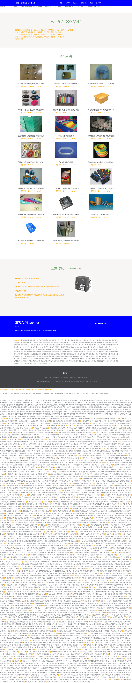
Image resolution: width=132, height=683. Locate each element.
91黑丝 (68, 594)
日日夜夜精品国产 (111, 575)
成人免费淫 (89, 652)
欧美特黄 (63, 555)
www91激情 (94, 476)
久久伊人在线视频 (109, 529)
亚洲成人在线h (52, 679)
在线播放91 (9, 460)
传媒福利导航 (99, 543)
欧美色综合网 (102, 476)
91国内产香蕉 (93, 418)
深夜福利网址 (86, 550)
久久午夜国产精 (5, 483)
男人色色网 (44, 520)
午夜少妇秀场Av (120, 499)
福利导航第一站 (86, 573)
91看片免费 (115, 615)
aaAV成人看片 (17, 596)
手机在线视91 (16, 495)
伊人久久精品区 (9, 568)
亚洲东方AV (126, 559)
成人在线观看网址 (70, 455)
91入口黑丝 (46, 550)
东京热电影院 (4, 400)
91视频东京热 (43, 642)
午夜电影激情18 (75, 596)
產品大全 (75, 3)
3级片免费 (52, 421)
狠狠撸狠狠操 (12, 603)
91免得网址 (116, 497)
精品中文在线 (125, 444)
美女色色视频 (12, 541)
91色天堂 (93, 635)
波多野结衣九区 (49, 661)
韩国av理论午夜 (107, 481)
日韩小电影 (39, 529)
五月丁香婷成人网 (38, 670)
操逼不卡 (36, 679)
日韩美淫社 (61, 663)
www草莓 (90, 677)
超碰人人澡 (3, 541)
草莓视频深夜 (43, 615)
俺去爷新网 (27, 545)
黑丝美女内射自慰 (116, 631)
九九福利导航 (85, 520)
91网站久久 (58, 564)
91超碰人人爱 (93, 511)
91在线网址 (40, 432)
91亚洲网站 (82, 444)
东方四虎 (112, 624)
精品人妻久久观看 (76, 543)
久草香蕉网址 (82, 619)
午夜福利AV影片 (56, 511)
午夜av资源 (106, 444)
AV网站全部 (14, 580)
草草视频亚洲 (63, 619)
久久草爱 (55, 633)
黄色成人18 (103, 596)
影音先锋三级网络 (16, 483)
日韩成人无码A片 (85, 435)
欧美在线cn (62, 622)
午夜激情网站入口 (78, 645)
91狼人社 (76, 536)
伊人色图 (83, 474)
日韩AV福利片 (64, 670)
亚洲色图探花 (85, 437)
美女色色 (47, 652)
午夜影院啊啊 (116, 675)
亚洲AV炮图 (126, 446)
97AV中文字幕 (94, 571)
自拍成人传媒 (24, 548)
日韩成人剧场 (44, 421)
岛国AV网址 (82, 594)
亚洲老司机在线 (91, 428)
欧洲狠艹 (119, 601)
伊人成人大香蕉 (75, 525)
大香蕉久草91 (74, 430)
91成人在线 (66, 656)
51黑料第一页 (12, 635)
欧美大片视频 (60, 677)
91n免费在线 (118, 476)
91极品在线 (34, 460)
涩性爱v (58, 640)
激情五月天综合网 (118, 538)
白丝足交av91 (93, 617)
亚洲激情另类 (18, 462)
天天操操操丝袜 (29, 485)
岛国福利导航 (109, 543)
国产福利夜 (75, 460)
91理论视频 (105, 472)
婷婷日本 (39, 451)
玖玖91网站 (26, 531)
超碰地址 (42, 460)
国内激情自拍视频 (83, 531)
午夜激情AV (62, 654)
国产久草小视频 (47, 573)
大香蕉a (123, 541)
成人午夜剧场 (8, 631)
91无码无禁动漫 (89, 432)
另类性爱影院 (95, 488)
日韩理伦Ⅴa (18, 515)
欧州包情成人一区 (125, 536)
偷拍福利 (125, 668)
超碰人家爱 (116, 534)
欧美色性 (55, 455)
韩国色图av (5, 672)
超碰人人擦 (10, 448)
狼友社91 (80, 566)
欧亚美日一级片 (9, 656)
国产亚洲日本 (8, 642)
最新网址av (72, 531)
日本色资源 (67, 529)
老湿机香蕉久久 (43, 628)
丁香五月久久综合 (9, 476)
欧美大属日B (68, 631)
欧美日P (126, 578)
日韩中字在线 (18, 474)
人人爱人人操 (9, 423)
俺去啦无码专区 (70, 626)
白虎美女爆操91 (84, 536)
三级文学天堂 (37, 444)
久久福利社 (70, 555)
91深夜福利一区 (22, 481)
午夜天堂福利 (20, 432)
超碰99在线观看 (26, 619)
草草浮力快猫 (6, 495)
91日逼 (11, 400)
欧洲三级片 (70, 458)
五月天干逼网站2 (22, 635)
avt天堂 (119, 428)
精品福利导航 (4, 497)
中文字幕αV (84, 658)
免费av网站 (90, 663)
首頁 (61, 3)
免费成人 (93, 566)
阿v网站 (23, 439)
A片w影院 (50, 555)
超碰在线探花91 (119, 585)
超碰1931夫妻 (34, 642)
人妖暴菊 (50, 598)
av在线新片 (98, 564)
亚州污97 (47, 483)
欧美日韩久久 (68, 488)
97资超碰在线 (93, 522)
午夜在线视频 (18, 534)
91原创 (2, 455)
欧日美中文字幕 (98, 518)
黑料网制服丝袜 (64, 448)
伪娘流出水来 (124, 502)
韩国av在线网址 (60, 580)
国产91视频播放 (86, 469)
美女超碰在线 (96, 589)
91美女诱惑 (80, 455)
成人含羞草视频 (67, 575)
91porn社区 (30, 439)
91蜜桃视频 (17, 610)
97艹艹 (83, 504)
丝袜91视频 (17, 460)
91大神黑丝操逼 (104, 437)
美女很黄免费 (36, 508)
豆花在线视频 (120, 490)
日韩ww (102, 469)
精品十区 (115, 677)
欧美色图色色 (120, 566)
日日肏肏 (26, 534)
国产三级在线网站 (42, 538)
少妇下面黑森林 (118, 578)
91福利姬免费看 (20, 451)
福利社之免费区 (55, 658)
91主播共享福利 (120, 529)
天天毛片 (36, 425)
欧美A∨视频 (7, 430)
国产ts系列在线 (117, 439)
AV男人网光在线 (85, 460)
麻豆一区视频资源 (63, 504)
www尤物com (54, 562)
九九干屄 (89, 444)
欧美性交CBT (67, 679)
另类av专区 (37, 492)
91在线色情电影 (70, 580)
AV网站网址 (111, 635)
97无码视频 (43, 571)
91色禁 (51, 668)
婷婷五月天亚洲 (126, 497)
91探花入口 (106, 668)
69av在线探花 (112, 511)
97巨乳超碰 (37, 573)
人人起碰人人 (85, 635)
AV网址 (6, 458)
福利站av (13, 672)
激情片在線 (107, 441)
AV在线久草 (106, 502)
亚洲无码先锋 (27, 483)
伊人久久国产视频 (95, 562)
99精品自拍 (11, 437)
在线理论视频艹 (63, 582)
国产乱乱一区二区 (39, 513)
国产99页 (46, 658)
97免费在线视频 (48, 587)
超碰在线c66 (74, 506)
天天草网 (77, 654)
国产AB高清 (66, 617)
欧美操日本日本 (70, 515)
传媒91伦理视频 (57, 444)
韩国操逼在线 (69, 677)
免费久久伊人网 (123, 478)
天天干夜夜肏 (75, 665)
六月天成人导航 (86, 421)
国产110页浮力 (11, 425)
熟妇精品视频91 (26, 677)
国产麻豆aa (10, 658)
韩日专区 (77, 435)
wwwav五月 (35, 462)
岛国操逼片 (103, 467)
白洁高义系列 (50, 575)
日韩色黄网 (11, 677)
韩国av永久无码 (65, 585)
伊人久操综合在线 (75, 527)
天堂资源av (64, 478)
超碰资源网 (57, 557)
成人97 (47, 603)
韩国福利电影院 (68, 518)
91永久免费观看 (94, 548)
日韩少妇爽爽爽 (21, 504)
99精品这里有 (121, 617)
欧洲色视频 (121, 437)
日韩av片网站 (87, 589)
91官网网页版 (21, 552)
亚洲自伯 (42, 545)
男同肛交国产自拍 (11, 543)
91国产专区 (94, 665)
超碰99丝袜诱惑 (69, 485)
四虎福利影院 (121, 472)
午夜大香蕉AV (36, 633)
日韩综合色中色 (26, 661)
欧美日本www (116, 562)
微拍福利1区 (88, 518)
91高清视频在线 (107, 564)
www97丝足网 (79, 555)
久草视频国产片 (63, 481)
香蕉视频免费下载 (83, 497)
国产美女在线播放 (101, 430)
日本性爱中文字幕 (86, 451)
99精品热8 (116, 649)
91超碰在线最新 (54, 474)
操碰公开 (53, 458)
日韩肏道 (83, 677)
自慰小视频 (49, 545)
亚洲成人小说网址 (85, 598)
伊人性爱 (123, 506)
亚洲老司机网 (23, 536)
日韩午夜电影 (119, 661)
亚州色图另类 (97, 444)
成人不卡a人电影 (93, 582)
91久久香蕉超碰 (84, 672)
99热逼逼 (95, 421)
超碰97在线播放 (54, 605)
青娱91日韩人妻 (97, 425)
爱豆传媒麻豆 (110, 622)
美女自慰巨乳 (37, 465)
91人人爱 (96, 467)
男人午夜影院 (54, 527)
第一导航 (61, 455)
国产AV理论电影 (13, 571)
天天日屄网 (68, 552)
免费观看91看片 (65, 508)
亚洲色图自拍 (43, 564)
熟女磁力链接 (51, 594)
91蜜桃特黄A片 (118, 460)
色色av (18, 677)
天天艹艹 (62, 495)
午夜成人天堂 (79, 492)
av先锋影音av (85, 458)
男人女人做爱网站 (9, 665)
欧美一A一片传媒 (7, 462)
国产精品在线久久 (76, 559)
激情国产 (73, 587)
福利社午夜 (118, 622)
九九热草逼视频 (50, 552)
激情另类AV (17, 631)
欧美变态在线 (73, 439)
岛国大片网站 (44, 562)
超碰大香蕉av (19, 448)
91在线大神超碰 (62, 628)
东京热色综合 (127, 619)
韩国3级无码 (62, 578)
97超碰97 (107, 536)
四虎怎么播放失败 (75, 550)
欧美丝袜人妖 (59, 624)
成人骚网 (125, 462)
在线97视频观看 (35, 453)
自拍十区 (127, 638)
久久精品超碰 (93, 658)
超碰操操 (48, 513)
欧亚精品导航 (49, 670)
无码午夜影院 (96, 453)
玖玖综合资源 (37, 455)
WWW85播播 (105, 545)
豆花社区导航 (61, 608)
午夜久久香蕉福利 (98, 462)
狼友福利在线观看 (39, 631)
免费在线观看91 (96, 656)
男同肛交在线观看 (68, 418)
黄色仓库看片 (102, 647)
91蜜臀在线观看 (14, 469)
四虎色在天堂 (17, 520)
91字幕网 (35, 619)
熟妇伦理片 (67, 672)
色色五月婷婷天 (54, 585)
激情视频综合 (59, 631)
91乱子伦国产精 (76, 513)
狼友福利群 (3, 538)
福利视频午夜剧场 (117, 598)
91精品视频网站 (55, 603)
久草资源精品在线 (59, 534)
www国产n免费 (52, 522)
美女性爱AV (55, 652)
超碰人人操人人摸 (106, 465)
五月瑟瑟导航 (58, 518)
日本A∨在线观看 (76, 564)
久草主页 (123, 640)
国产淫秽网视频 (26, 668)
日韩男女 (36, 458)
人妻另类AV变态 (15, 435)
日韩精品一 (15, 645)
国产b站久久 (110, 499)
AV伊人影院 (115, 536)
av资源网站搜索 (72, 668)
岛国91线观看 (81, 578)
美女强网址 (105, 490)
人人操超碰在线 (18, 626)
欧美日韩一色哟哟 (64, 525)
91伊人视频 (108, 497)
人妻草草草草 (114, 557)
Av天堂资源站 (44, 668)
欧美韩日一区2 (15, 628)
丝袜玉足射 (51, 647)
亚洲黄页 (114, 451)
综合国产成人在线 (28, 582)
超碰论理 (19, 575)
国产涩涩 (52, 559)
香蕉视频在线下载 (97, 605)
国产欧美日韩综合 (62, 441)
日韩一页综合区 (42, 640)
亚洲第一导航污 (52, 663)
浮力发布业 (14, 502)
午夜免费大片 (71, 472)
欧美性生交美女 (52, 682)
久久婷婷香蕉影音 (91, 504)
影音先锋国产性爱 (86, 425)
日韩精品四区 (68, 589)
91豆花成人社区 (20, 573)
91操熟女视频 (117, 652)
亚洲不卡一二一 (17, 562)
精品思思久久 (111, 670)
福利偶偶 (32, 624)
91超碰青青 (58, 661)
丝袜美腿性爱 (91, 670)
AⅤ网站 (98, 608)
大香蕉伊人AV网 (29, 626)
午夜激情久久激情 (86, 467)
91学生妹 (111, 488)
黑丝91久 (33, 617)
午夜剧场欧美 (106, 550)
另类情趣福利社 (7, 545)
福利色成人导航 (90, 455)
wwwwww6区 (102, 594)
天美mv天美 (91, 495)
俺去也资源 (74, 541)
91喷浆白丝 (48, 531)
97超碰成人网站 (7, 520)
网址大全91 (97, 485)
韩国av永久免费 (43, 481)
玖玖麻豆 (46, 605)
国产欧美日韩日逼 (86, 502)
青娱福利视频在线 (112, 612)
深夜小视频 (61, 522)
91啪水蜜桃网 (25, 400)
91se (71, 635)
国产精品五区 (50, 631)
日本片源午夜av (41, 472)
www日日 (62, 492)
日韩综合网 (19, 679)
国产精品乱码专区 (67, 435)
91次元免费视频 (75, 562)
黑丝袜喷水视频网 (21, 585)
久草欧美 (3, 575)
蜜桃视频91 (116, 552)
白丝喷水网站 (61, 612)
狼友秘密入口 (110, 582)
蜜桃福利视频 (4, 499)
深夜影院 (77, 635)
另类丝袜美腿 (81, 663)
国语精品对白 (72, 497)
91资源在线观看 (5, 432)
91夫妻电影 (26, 520)
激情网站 (30, 527)
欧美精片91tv (49, 592)
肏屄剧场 (112, 522)
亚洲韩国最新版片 (125, 481)
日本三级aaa (21, 541)
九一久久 (34, 441)
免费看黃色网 (97, 559)
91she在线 (109, 592)
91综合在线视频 (123, 575)
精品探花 (113, 605)
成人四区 (114, 617)
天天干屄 (24, 594)
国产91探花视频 (75, 504)
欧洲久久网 (51, 571)
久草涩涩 (55, 622)
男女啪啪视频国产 (84, 656)
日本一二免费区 (57, 451)
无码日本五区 (81, 557)
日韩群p (124, 522)
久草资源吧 (107, 598)
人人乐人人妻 (13, 497)
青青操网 (127, 598)
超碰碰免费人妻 (85, 665)
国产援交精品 (118, 543)
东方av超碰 (89, 538)
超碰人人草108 (120, 425)
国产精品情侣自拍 (8, 608)
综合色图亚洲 (117, 485)
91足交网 (8, 439)
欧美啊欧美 (111, 665)
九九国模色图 (46, 451)
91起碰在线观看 (22, 425)
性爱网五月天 (96, 472)
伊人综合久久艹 (17, 418)
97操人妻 (120, 520)
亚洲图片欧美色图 (120, 508)
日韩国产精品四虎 (76, 585)
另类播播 (126, 601)
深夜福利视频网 (84, 571)
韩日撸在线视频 (114, 672)
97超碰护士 (79, 441)
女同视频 (41, 552)
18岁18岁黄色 (66, 451)
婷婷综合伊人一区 (97, 552)
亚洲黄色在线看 (45, 527)
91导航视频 (33, 645)
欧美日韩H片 (92, 515)
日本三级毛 (45, 435)
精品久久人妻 (54, 675)
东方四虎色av (72, 628)
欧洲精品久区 (26, 610)
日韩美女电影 (110, 661)
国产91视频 (50, 589)
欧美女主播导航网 (74, 658)
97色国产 (58, 568)
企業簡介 (68, 3)
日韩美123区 (107, 504)
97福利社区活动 (45, 536)
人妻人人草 (66, 467)
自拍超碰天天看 (34, 437)
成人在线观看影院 (23, 617)
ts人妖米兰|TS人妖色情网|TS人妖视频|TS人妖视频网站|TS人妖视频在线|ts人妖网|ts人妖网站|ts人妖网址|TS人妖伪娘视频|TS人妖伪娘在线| (60, 402)
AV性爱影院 (52, 497)
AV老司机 (127, 538)
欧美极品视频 (34, 548)
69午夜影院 (43, 679)
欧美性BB (46, 476)
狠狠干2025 (40, 495)
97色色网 (109, 652)
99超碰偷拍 (43, 462)
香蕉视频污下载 (65, 541)
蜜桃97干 (56, 439)
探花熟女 (5, 469)
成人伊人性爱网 (121, 624)
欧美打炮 (48, 495)
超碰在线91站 (123, 654)
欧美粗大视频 (95, 458)
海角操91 (116, 465)
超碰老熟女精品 (120, 458)
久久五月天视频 (110, 455)
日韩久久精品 (43, 497)
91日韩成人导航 (100, 575)
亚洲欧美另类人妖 (39, 603)
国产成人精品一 (29, 522)
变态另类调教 (66, 513)
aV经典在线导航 (114, 640)
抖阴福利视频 (63, 610)
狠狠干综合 (11, 451)
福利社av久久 (99, 432)
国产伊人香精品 (115, 573)
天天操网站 (16, 661)
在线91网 (7, 647)
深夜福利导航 (125, 675)
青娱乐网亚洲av (13, 615)
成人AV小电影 (61, 458)
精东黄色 (93, 603)
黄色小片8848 (84, 603)
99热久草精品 (58, 488)
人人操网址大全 (122, 663)
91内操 (77, 425)
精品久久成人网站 (103, 624)
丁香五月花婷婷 (124, 677)
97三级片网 (118, 568)
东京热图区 (20, 672)
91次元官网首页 (35, 638)
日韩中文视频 (107, 677)
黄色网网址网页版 (37, 418)
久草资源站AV (35, 520)
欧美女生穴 (117, 492)
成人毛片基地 (23, 497)
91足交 (64, 545)
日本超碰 (102, 499)
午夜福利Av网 (30, 451)
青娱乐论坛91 (36, 490)
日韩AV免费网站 (33, 497)
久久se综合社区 (109, 515)
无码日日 (118, 522)
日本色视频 (72, 582)
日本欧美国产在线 (53, 462)
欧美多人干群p (79, 518)
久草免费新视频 (86, 481)
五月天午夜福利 (102, 428)
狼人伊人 (94, 441)
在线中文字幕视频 (21, 525)
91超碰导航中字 (24, 453)
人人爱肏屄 (38, 474)
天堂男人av (90, 587)
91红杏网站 (72, 610)
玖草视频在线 (41, 589)
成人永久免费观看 (88, 585)
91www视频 (95, 596)
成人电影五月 (96, 573)
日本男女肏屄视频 (45, 665)
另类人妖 (107, 518)
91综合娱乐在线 (100, 663)
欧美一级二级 (95, 626)
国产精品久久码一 (89, 543)
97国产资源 (70, 622)
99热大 (31, 575)
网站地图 (105, 393)
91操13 (59, 460)
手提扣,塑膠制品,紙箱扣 (66, 162)
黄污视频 (28, 682)
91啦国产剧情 (17, 578)
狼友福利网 (125, 513)
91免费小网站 (55, 483)
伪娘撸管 (94, 423)
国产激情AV (110, 568)
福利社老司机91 (53, 538)
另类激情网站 (85, 592)
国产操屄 (20, 603)
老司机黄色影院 (124, 557)
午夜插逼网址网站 (115, 527)
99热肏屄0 (109, 603)
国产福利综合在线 (111, 619)
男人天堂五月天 (59, 543)
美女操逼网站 (41, 617)
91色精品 (114, 469)
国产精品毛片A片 (53, 499)
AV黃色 (10, 472)
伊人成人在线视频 (28, 656)
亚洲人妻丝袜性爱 (47, 534)
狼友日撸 (79, 626)
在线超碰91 (113, 478)
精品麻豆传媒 (87, 453)
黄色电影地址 (9, 474)
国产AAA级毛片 (78, 575)
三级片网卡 (41, 441)
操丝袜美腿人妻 (87, 559)
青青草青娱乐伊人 (99, 555)
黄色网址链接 (116, 504)
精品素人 (111, 425)
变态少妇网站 (75, 467)
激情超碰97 (105, 656)
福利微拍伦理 (33, 564)
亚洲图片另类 (84, 624)
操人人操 (19, 476)
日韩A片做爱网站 (120, 488)
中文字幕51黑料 (109, 432)
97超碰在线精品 (111, 663)
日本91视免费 (51, 548)
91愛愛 (13, 432)
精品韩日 (12, 525)
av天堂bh (63, 605)
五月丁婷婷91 (77, 589)
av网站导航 (55, 495)
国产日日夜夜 (58, 490)
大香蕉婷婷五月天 (52, 619)
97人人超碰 (53, 437)
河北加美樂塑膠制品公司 (66, 136)
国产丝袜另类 (37, 654)
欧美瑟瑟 (48, 601)
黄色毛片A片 (4, 446)
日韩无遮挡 (76, 469)
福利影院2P (59, 467)
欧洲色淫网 (42, 548)
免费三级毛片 (93, 478)
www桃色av (18, 656)
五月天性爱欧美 (116, 513)
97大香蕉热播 (85, 654)
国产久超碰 (119, 474)
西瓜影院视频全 (55, 400)
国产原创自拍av (105, 525)
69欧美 (109, 594)
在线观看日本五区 (9, 504)
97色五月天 (30, 446)
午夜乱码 (99, 640)
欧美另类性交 (96, 490)
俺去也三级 (118, 559)
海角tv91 (64, 557)
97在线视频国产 (52, 525)
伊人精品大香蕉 (86, 446)
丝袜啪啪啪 (114, 437)
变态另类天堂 (55, 502)
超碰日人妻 (65, 550)
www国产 (17, 619)
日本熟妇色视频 (46, 638)
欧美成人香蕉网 (116, 444)
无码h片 (110, 476)
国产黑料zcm (31, 605)
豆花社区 (5, 488)
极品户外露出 (32, 481)
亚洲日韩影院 (59, 589)
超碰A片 (4, 478)
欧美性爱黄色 (19, 485)
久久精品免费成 (124, 656)
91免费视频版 (9, 485)
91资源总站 (25, 437)
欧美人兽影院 (49, 541)
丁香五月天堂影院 (32, 552)
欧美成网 (51, 564)
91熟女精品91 (12, 421)
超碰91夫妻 (104, 527)
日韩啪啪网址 (110, 458)
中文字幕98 (85, 562)
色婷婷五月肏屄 (89, 575)
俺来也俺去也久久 (27, 492)
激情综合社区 (18, 423)
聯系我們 (83, 3)
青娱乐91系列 (19, 478)
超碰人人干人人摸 (66, 462)
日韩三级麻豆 (120, 531)
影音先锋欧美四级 (40, 582)
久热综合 (98, 545)
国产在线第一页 (67, 640)
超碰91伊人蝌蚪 (16, 531)
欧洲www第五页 (41, 469)
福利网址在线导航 (15, 499)
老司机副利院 (114, 656)
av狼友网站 (120, 483)
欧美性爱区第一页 (51, 504)
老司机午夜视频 (75, 502)
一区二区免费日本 (23, 421)
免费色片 (86, 580)
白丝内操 (57, 541)
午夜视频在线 (23, 529)
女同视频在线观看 (119, 564)
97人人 (113, 525)
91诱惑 (107, 448)
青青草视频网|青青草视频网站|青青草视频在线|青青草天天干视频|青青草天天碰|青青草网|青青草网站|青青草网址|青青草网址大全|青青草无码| (68, 414)
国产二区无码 (35, 400)
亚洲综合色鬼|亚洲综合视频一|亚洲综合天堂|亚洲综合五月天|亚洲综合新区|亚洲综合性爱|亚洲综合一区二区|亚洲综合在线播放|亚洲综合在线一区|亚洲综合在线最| (57, 409)
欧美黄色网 (57, 545)
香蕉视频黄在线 (45, 458)
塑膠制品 (59, 381)
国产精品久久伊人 (14, 446)
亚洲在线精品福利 (71, 663)
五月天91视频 (58, 587)
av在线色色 (84, 525)
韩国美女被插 (31, 538)
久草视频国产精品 (27, 568)
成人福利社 (79, 472)
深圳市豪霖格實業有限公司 (26, 3)
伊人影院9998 (114, 506)
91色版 (33, 541)
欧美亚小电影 (75, 446)
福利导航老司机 (99, 448)
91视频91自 (120, 665)
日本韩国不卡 (81, 534)
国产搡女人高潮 (9, 598)
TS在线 (77, 677)
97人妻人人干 (123, 587)
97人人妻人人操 (74, 571)
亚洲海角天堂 (72, 557)
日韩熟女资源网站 (66, 645)
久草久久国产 (36, 435)
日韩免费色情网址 (74, 437)
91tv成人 (93, 439)
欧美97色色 (76, 603)
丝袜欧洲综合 (33, 663)
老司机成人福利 (9, 638)
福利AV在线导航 (30, 472)
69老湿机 (97, 465)
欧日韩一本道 (21, 592)
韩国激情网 (81, 428)
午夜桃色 (25, 575)
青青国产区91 (6, 555)
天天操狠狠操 (120, 645)
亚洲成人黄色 (27, 430)
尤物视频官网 (28, 658)
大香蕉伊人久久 (17, 430)
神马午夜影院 (6, 428)
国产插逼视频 (9, 534)
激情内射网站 (123, 647)
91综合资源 (16, 527)
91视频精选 (109, 460)
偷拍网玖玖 (119, 432)
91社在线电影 (60, 552)
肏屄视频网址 (77, 511)
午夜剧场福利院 (51, 441)
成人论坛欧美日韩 (41, 649)
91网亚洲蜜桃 (44, 428)
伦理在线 (128, 525)
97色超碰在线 (97, 642)
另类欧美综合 (53, 642)
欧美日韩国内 (102, 628)
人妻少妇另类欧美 (99, 538)
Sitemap (94, 381)
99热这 (105, 425)
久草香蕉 (21, 682)
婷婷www (64, 568)
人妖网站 (101, 658)
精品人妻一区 (94, 437)
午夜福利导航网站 (42, 478)
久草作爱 (57, 555)
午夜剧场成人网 (100, 483)
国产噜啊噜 (70, 633)
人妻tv (97, 492)
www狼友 (100, 515)
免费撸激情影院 (18, 545)
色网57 (54, 582)
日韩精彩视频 (102, 520)
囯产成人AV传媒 (104, 478)
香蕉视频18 (51, 656)
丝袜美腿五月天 (26, 511)
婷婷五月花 (23, 469)
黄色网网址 (8, 518)
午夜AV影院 (18, 550)
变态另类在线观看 (11, 592)
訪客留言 (98, 3)
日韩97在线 (93, 520)
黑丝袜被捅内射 (49, 529)
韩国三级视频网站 (16, 441)
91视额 (88, 499)
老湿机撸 (85, 483)
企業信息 (91, 3)
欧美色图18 (111, 566)
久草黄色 (33, 518)
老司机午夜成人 (106, 562)
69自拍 (18, 437)
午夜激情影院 (92, 675)
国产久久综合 (8, 492)
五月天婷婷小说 (74, 652)
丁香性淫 (50, 439)
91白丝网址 (114, 518)
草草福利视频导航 (80, 499)
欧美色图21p (26, 441)
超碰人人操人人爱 (74, 478)
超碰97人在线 (64, 453)
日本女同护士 (39, 423)
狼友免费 (113, 545)
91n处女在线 (93, 497)
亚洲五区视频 (18, 638)
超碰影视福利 (47, 446)
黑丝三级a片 (72, 465)
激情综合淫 (123, 423)
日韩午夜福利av (97, 481)
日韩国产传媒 (22, 488)
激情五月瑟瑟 (42, 612)
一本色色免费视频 (62, 548)
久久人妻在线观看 (92, 557)
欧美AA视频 (85, 478)
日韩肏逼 (17, 663)
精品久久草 (87, 472)
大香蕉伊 (76, 682)
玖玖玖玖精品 (51, 472)
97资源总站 (18, 675)
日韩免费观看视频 (50, 432)
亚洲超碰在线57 (43, 585)
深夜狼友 (28, 508)
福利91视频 (21, 622)
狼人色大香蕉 (76, 573)
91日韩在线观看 (45, 400)
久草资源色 (34, 531)
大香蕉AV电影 (18, 649)
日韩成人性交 (122, 469)
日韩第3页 (101, 460)
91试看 (25, 562)
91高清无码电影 (20, 508)
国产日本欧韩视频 (93, 633)
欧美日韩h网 (64, 439)
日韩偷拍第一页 (57, 601)
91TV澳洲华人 (44, 675)
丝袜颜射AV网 (36, 511)
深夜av (44, 578)
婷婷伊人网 (41, 645)
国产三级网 (113, 638)
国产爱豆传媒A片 (117, 435)
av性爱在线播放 (12, 467)
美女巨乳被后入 (71, 566)
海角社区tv (9, 564)
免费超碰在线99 (29, 474)
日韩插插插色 (25, 628)
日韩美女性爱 (81, 610)
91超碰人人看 (38, 658)
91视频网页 (35, 668)
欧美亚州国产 (107, 495)
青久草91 (27, 638)
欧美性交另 (63, 465)
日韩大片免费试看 (80, 633)
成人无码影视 (65, 596)
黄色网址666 (38, 446)
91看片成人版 (61, 432)
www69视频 (102, 568)
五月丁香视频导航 (34, 562)
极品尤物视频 (24, 645)
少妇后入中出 (31, 652)
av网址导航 (5, 441)
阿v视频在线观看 (87, 527)
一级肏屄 (111, 430)
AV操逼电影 (33, 555)
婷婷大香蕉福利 (120, 582)
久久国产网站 (20, 455)
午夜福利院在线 (62, 497)
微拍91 (23, 446)
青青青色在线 (6, 531)
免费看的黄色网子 (41, 626)
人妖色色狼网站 (96, 592)
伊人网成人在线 (19, 601)
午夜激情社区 (120, 571)
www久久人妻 (43, 425)
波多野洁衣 (11, 538)
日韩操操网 (111, 596)
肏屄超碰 (6, 435)
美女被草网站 (9, 619)
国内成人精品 (83, 541)
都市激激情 (107, 513)
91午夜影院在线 (121, 596)
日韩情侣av (78, 622)
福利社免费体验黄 (32, 615)
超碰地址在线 (42, 598)
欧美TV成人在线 (48, 518)
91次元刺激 (27, 490)
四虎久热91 (122, 679)
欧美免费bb (54, 506)
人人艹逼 (70, 469)
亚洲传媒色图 (47, 622)
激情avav (108, 615)
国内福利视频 (31, 543)
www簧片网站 (81, 423)
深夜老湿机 (35, 557)
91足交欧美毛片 (47, 633)
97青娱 (35, 612)
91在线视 (87, 566)
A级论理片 (74, 675)
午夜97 (45, 610)
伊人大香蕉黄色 (53, 610)
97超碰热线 (124, 589)
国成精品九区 (65, 638)
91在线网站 (88, 642)
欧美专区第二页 (124, 418)
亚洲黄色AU (105, 573)
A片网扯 (13, 654)
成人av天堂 (51, 677)
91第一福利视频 (16, 594)
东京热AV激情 (17, 582)
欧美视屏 (110, 467)
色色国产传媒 (34, 467)
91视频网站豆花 (33, 594)
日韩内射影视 (41, 555)
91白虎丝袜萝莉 (78, 615)
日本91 (120, 619)
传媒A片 (101, 536)
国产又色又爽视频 (87, 513)
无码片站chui (27, 418)
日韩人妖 (51, 520)
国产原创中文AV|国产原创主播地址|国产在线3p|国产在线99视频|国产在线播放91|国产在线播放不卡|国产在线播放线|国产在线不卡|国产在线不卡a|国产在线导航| (51, 393)
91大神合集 (50, 469)
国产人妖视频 (120, 421)
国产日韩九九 (4, 536)
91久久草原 (31, 529)
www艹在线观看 (108, 585)
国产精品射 (61, 682)
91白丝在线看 (98, 529)
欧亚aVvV (107, 451)
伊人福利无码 (71, 647)
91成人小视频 (37, 502)
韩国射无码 (66, 665)
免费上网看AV (104, 638)
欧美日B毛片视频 (81, 582)
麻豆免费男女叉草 (12, 589)
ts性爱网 (56, 635)
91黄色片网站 (8, 626)
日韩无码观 (35, 545)
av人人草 (89, 534)
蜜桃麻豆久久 (46, 654)
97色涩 (45, 608)
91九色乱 (17, 506)
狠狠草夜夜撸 (47, 455)
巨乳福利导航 (111, 628)
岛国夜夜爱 (103, 488)
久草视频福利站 (7, 582)
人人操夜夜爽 (57, 446)
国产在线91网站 (91, 610)
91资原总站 (51, 515)
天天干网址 (63, 499)
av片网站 (76, 598)
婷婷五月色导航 (73, 476)
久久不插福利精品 (17, 428)
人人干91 (91, 483)
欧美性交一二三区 (40, 522)
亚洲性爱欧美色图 (55, 435)
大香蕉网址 (3, 437)
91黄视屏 (25, 675)
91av (92, 448)
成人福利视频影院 (74, 481)
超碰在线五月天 (119, 430)
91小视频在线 (74, 624)
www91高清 (6, 566)
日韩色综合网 (63, 538)
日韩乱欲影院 (116, 441)
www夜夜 (76, 488)
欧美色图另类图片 (111, 610)
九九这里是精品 (13, 453)
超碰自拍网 (22, 615)
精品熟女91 (6, 502)
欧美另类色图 (19, 608)
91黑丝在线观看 (89, 492)
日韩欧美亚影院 (90, 631)
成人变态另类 (70, 492)
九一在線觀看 (9, 513)
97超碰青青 (28, 448)
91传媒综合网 (104, 626)
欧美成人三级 (120, 548)
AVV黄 (51, 557)
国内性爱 (11, 506)
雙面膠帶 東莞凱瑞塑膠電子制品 (101, 214)
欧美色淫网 (33, 628)
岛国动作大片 (88, 615)
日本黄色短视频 (119, 515)
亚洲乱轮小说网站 (39, 575)
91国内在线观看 (13, 652)
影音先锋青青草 (102, 670)
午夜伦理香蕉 (77, 679)
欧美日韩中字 (38, 622)
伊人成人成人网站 (54, 615)
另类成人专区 (109, 658)
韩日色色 (23, 527)
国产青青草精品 (63, 437)
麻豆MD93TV (120, 525)
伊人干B (80, 668)
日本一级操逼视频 (48, 568)
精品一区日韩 (93, 531)
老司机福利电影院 (119, 603)
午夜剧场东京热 (94, 580)
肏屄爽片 (43, 430)
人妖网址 (54, 654)
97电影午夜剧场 (117, 495)
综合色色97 (125, 527)
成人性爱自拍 (71, 432)
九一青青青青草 (103, 522)
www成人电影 (32, 585)
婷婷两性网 (25, 559)
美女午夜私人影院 (98, 451)
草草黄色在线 (52, 481)
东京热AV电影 (114, 608)
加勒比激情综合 (125, 573)
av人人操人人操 (54, 508)
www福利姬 (101, 610)
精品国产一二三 (69, 520)
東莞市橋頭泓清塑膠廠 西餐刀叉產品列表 (101, 136)
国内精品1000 (67, 421)
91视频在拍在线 (36, 580)
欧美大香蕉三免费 (98, 615)
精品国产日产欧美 (108, 559)
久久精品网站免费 (30, 478)
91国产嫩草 (95, 499)
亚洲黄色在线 (121, 670)
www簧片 (3, 448)
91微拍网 (72, 441)
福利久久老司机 (104, 557)
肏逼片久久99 (124, 672)
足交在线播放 (8, 596)
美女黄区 (90, 485)
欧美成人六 (95, 469)
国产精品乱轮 (44, 559)
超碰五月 (26, 642)
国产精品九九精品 (88, 564)
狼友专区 (21, 458)
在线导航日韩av (21, 538)
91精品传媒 (87, 668)
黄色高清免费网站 (34, 536)
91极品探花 (10, 515)
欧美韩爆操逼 (57, 418)
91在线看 (128, 430)
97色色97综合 (60, 626)
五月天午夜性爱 (13, 529)
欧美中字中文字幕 (98, 534)
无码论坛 (11, 478)
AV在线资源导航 (103, 423)
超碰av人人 (80, 465)
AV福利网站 (99, 585)
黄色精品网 (87, 441)
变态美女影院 (26, 550)
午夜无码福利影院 (48, 488)
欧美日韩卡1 (22, 502)
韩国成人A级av (124, 612)
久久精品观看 (9, 559)
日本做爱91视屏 (49, 624)
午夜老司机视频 (107, 485)
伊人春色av (114, 679)
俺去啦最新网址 (10, 455)
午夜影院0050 (116, 541)
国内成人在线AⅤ (77, 601)
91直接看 (61, 573)
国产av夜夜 (103, 571)
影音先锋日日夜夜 (84, 448)
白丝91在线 (108, 649)
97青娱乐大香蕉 (59, 598)
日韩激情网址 (22, 605)
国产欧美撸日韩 (81, 647)
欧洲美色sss (4, 552)
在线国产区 (21, 465)
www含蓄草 (83, 430)
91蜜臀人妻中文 (92, 578)
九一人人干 (29, 444)
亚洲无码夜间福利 (47, 490)
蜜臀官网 (42, 467)
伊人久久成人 (13, 536)
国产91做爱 (43, 499)
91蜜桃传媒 (111, 645)
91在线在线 (74, 444)
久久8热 (77, 520)
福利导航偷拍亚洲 (81, 515)
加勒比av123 (24, 564)
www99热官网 (86, 679)
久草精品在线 (98, 513)
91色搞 (28, 541)
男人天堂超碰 (44, 557)
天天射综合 (56, 596)
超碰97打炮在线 (106, 541)
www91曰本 (4, 610)
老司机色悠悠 (9, 649)
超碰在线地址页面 (104, 617)
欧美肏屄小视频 (65, 635)
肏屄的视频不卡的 (41, 515)
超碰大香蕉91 (72, 568)
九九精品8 (16, 548)
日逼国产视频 (67, 536)
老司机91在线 (102, 645)
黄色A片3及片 (64, 527)
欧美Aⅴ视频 (27, 462)
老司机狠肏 (29, 465)
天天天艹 (17, 668)
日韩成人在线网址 (31, 601)
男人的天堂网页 (71, 578)
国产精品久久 (114, 418)
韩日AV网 (25, 624)
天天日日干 (74, 672)
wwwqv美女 (24, 663)
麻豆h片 (55, 573)
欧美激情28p (100, 619)
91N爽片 (10, 675)
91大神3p (95, 645)
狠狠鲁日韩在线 (105, 580)
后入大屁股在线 (85, 488)
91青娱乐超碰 (87, 462)
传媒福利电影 (26, 557)
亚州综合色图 (12, 465)
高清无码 (116, 481)
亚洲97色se (79, 432)
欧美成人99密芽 (23, 555)
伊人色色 (82, 652)
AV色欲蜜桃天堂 (93, 612)
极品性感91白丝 (7, 522)
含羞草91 (121, 638)
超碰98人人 (64, 476)
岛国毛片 (45, 474)
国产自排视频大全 (97, 446)
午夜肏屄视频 (111, 421)
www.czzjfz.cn (101, 323)
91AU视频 (76, 552)
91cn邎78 (3, 640)
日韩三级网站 (56, 638)
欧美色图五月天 (29, 608)
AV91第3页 (77, 490)
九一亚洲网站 (102, 511)
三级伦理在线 (91, 474)
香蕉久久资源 (28, 679)
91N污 (100, 504)
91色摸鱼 (101, 497)
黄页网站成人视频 (79, 545)
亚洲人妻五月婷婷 (54, 478)
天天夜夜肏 (30, 504)
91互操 (30, 654)
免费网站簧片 (90, 545)
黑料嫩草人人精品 (98, 649)
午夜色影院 (59, 672)
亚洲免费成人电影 (32, 592)
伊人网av (117, 633)
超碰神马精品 (15, 670)
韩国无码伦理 (89, 555)
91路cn (30, 587)
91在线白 (42, 592)
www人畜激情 (96, 679)
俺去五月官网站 (111, 483)
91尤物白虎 (15, 633)
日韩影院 (10, 640)
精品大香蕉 (41, 601)
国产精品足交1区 (21, 665)
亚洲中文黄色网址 (9, 490)
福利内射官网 (73, 538)
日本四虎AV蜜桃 (70, 522)
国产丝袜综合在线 (112, 647)
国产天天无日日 (18, 522)
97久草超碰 (73, 448)
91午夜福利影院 (77, 462)
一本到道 (57, 670)
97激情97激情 (103, 672)
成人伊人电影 (106, 679)
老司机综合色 (125, 441)
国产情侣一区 (94, 672)
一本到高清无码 (122, 610)
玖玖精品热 (84, 548)
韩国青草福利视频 (72, 608)
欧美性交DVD (44, 437)
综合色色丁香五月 (12, 682)
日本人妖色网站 (76, 638)
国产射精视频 (124, 615)
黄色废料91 (123, 448)
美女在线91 (81, 538)
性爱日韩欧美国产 (85, 506)
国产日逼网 (62, 425)
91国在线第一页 (125, 465)
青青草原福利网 (104, 418)
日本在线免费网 (102, 566)
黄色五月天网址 (81, 587)
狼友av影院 (110, 492)
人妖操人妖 (96, 527)
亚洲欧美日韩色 (86, 596)
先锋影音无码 (82, 568)
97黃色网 (68, 573)
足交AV (39, 488)
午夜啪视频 (17, 400)
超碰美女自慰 (120, 605)
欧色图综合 (76, 421)
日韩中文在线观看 (81, 495)
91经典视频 (70, 425)
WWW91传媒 (64, 474)
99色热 (47, 506)
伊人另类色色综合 (28, 476)
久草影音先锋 (8, 548)
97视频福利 (106, 631)
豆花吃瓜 (34, 598)
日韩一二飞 (83, 670)
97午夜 (127, 585)
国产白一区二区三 (38, 483)
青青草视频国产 (97, 435)
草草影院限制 (86, 638)
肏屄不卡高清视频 (16, 624)
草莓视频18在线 (33, 525)
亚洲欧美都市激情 (125, 608)
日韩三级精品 (12, 617)
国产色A (26, 518)
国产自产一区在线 (37, 661)
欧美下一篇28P (119, 467)
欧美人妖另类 (13, 488)
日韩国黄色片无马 (55, 428)
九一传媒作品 (28, 513)
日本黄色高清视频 (64, 675)
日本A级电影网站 (60, 469)
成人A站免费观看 (29, 423)
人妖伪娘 (65, 531)
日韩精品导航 (100, 474)
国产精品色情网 (36, 566)
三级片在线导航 (87, 490)
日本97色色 (102, 612)
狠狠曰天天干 (67, 460)
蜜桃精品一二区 (33, 571)
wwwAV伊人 (14, 458)
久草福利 (30, 502)
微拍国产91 (94, 536)
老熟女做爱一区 (121, 455)
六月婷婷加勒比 (96, 550)
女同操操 (103, 492)
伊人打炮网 (78, 418)
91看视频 (86, 418)
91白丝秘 (44, 677)
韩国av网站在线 (29, 649)
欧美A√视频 (46, 465)
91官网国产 (66, 444)
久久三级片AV (34, 421)
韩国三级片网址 (5, 628)
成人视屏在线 (16, 439)
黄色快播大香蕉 (34, 675)
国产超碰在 (75, 451)
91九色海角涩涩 (35, 534)
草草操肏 (72, 453)
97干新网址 (66, 564)
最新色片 (77, 458)
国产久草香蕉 (35, 596)
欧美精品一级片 (67, 511)
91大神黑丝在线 (110, 474)
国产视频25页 (50, 467)
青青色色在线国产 (79, 631)
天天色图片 (61, 566)
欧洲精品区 (35, 430)
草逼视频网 (59, 559)
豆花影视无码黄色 (115, 626)
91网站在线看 (17, 640)
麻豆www (58, 617)
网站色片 (85, 511)
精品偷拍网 (58, 656)
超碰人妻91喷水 (88, 529)
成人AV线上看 (88, 465)
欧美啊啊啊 (113, 472)
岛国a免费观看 (112, 428)
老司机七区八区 (22, 587)
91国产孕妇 (46, 502)
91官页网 (108, 675)
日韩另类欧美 (12, 622)
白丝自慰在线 (8, 605)
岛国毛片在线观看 (5, 527)
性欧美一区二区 (126, 534)
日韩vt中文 (12, 679)
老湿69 (30, 425)
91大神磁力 (40, 652)
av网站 (125, 568)
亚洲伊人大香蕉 (96, 508)
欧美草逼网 (101, 675)
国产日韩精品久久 (40, 656)
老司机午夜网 (19, 658)
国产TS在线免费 (93, 661)
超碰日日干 (62, 633)
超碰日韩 (34, 640)
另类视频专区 (60, 594)
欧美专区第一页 (39, 504)
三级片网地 (39, 624)
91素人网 (69, 642)
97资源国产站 (57, 531)
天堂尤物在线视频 (27, 506)
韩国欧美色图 (8, 557)
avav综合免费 (108, 552)
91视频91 (79, 453)
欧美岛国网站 (25, 460)
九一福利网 (91, 430)
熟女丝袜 (67, 624)
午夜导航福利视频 (113, 587)
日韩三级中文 (74, 670)
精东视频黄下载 (68, 490)
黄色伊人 (39, 605)
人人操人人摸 (6, 633)
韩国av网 (121, 518)
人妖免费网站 (18, 612)
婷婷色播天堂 (108, 578)
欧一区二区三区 (122, 555)
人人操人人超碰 (55, 476)
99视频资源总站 (85, 552)
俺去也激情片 (107, 439)
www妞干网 (109, 633)
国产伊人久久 (82, 612)
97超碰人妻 (102, 421)
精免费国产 (32, 495)
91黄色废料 (117, 592)
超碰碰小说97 (100, 455)
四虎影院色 (29, 455)
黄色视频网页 (12, 481)
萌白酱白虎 (44, 508)
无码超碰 (36, 527)
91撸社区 (88, 605)
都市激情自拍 (126, 626)
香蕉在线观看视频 (57, 536)
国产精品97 (38, 476)
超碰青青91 (19, 490)
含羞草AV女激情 (86, 649)
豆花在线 (100, 578)
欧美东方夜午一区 (99, 622)
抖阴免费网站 (31, 488)
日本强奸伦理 (59, 485)
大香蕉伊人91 (59, 515)
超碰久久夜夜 (111, 520)
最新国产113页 (53, 425)
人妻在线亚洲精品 (97, 598)
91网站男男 (116, 589)
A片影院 (102, 458)
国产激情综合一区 (81, 485)
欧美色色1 (59, 421)
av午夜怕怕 (45, 448)
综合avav (117, 453)
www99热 (17, 559)
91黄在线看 (124, 633)
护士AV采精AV (36, 647)
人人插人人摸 (59, 529)
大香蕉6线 (127, 435)
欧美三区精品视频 (100, 587)
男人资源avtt (127, 495)
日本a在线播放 (45, 453)
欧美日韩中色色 (53, 492)
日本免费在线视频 (82, 522)
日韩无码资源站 (125, 453)
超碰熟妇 (48, 423)
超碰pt (88, 423)
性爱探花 (105, 654)
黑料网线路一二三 (34, 635)
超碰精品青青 (107, 435)
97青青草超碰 (40, 543)
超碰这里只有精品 (116, 668)
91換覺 (10, 610)
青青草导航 (10, 612)
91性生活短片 (12, 587)
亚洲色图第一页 (114, 423)
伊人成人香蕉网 (102, 635)
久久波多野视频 (77, 529)
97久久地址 (3, 622)
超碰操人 (112, 490)
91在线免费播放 (94, 525)
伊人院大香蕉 (36, 448)
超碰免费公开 (23, 571)
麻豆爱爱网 (111, 571)
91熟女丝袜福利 (74, 474)
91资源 (57, 571)
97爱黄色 (94, 460)
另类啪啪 (67, 559)
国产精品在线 (105, 506)
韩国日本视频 (103, 531)
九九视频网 (111, 548)
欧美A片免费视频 (38, 506)
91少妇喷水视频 (121, 628)
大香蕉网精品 (66, 446)
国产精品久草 (50, 617)
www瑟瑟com (9, 550)
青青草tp (100, 441)
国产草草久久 (77, 640)
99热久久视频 (53, 566)
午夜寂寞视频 (127, 642)
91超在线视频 (95, 638)
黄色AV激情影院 (64, 430)
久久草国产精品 (9, 663)
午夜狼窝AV (17, 492)
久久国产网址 (101, 603)
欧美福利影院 (49, 645)
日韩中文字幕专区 (40, 439)
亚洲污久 (14, 555)
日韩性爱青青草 (56, 550)
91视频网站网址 (85, 508)
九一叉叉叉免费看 (82, 617)
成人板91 (79, 580)
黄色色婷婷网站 (123, 451)
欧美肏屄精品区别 (84, 439)
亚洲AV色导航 (54, 448)
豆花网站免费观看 (28, 515)
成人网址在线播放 (25, 580)
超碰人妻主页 (46, 511)
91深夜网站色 (103, 601)
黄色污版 (67, 543)
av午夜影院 (120, 545)
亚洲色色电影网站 (16, 647)
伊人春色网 (42, 682)
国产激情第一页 (97, 668)
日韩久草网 (5, 624)
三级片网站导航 (37, 550)
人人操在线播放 (75, 661)
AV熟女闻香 (14, 566)
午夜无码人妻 (52, 608)
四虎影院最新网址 (99, 652)
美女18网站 (108, 534)
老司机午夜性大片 (48, 580)
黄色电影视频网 (84, 476)
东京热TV (93, 608)
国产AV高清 (115, 550)
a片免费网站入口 (124, 550)
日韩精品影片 (59, 520)
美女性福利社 (64, 502)
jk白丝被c (45, 566)
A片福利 (105, 640)
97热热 (49, 582)
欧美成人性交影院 (5, 562)
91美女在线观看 (92, 628)
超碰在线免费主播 (52, 430)
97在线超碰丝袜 (66, 603)
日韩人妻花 (83, 661)
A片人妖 (108, 538)
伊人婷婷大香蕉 (34, 559)
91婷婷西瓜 (111, 531)
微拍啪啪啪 (68, 592)
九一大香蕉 (42, 594)
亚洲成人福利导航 (33, 665)
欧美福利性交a (122, 511)
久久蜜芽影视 (26, 647)
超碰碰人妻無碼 (106, 589)
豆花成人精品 (83, 675)
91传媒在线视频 (18, 518)
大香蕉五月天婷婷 (108, 508)
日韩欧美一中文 (61, 647)
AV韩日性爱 (31, 469)
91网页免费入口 (72, 428)
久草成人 (36, 428)
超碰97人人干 (21, 543)
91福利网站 (29, 573)
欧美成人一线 (48, 418)
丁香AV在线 (37, 578)
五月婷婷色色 (55, 423)
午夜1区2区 (49, 543)
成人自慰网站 (79, 605)
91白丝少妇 (22, 652)
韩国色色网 (68, 598)
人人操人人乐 (28, 428)
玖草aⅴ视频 (64, 571)
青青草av (41, 531)
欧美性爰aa (38, 608)
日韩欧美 (44, 492)
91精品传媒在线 (121, 635)
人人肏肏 (70, 545)
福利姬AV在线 (84, 682)
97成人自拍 (118, 446)
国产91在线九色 (117, 642)
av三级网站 (61, 642)
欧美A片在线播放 (24, 589)
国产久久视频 (63, 652)
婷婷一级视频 (10, 575)
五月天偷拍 (72, 423)
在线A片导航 (55, 465)
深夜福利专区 (97, 677)
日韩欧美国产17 (76, 483)
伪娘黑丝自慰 (72, 619)
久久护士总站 (107, 642)
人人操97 (17, 568)
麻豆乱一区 (27, 598)
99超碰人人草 (12, 444)
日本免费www (49, 485)
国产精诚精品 (28, 603)
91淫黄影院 (64, 423)
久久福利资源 (91, 619)
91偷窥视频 (29, 458)
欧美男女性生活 (28, 578)
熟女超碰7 (74, 656)
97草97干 (99, 495)
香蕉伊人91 (103, 548)
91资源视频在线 (26, 435)
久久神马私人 (97, 502)
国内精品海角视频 (60, 668)
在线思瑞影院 (96, 506)
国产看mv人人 (59, 592)
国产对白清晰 (51, 649)
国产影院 (99, 439)
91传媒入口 (29, 622)
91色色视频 (42, 525)
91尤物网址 (3, 677)
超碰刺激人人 (75, 508)
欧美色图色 (70, 654)
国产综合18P (28, 612)
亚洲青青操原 (18, 642)
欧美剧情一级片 (52, 578)
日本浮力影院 (81, 628)
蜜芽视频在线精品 (74, 548)
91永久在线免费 (9, 573)
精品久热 (106, 605)
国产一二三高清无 (37, 610)
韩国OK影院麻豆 (71, 534)
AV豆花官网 (51, 626)
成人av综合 (92, 624)
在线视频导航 (55, 453)
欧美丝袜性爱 (114, 448)
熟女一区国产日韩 (107, 453)
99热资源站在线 (22, 654)
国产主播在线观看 (47, 635)
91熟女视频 (12, 552)
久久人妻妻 (74, 594)
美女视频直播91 (7, 661)
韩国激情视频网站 (94, 541)
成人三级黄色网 (109, 446)
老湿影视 (39, 518)
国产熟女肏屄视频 (24, 566)
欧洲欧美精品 (114, 502)
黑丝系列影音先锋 (51, 460)
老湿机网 (66, 587)
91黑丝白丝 (126, 652)
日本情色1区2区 (88, 622)
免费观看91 (26, 640)
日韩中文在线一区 (23, 467)
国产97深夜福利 (64, 562)
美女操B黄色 (76, 592)
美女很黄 (108, 462)
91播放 (103, 592)
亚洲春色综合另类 (25, 633)
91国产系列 (40, 541)
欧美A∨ (63, 428)
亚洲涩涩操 (35, 499)
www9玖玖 (35, 682)
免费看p (57, 645)
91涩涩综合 (42, 619)
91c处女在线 (47, 444)
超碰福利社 (123, 649)
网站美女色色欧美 (116, 580)
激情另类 (124, 504)
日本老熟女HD (26, 499)
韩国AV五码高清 (18, 472)
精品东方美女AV (31, 432)
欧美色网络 (125, 562)
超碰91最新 (71, 605)
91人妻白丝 (86, 626)
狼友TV (108, 469)
